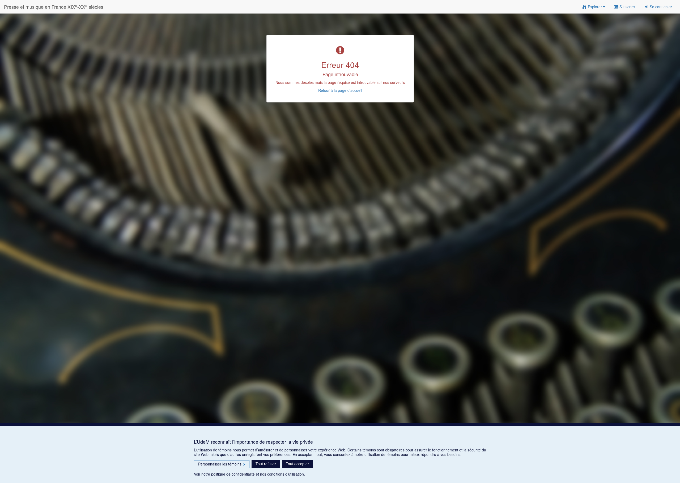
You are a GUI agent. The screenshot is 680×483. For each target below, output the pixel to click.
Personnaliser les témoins (221, 464)
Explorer (595, 6)
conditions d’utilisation (285, 474)
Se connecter (660, 6)
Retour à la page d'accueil (340, 90)
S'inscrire (626, 6)
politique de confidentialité (233, 474)
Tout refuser (266, 463)
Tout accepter (297, 463)
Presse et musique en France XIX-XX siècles (53, 6)
